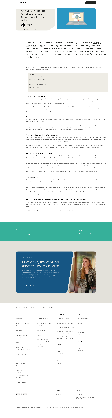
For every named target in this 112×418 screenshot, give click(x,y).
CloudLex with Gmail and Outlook (23, 349)
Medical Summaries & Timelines (44, 323)
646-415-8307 (59, 394)
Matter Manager (19, 320)
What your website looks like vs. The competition (41, 82)
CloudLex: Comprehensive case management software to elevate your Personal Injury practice (52, 89)
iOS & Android (19, 368)
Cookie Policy (71, 407)
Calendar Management (21, 325)
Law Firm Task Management (22, 372)
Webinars (80, 337)
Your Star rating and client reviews (37, 79)
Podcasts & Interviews (83, 318)
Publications (80, 323)
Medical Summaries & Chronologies (65, 331)
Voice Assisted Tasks (41, 330)
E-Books (79, 334)
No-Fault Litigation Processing (64, 333)
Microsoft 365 (19, 330)
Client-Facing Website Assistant (44, 328)
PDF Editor (18, 377)
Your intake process (34, 87)
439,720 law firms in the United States (83, 48)
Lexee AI (36, 2)
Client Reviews (40, 346)
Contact (59, 358)
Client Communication (21, 328)
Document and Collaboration (22, 323)
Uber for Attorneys (20, 380)
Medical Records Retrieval (63, 318)
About (58, 348)
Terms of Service (54, 407)
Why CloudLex (40, 335)
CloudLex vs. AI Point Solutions (43, 341)
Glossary (59, 360)
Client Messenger (20, 344)
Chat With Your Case (41, 325)
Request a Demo (90, 3)
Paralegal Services (45, 2)
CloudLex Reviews (61, 353)
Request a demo (28, 285)
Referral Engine (19, 340)
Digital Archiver (19, 342)
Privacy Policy (48, 407)
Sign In (76, 2)
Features (18, 359)
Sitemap (59, 363)
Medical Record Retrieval (21, 332)
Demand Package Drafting (42, 320)
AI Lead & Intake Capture (42, 318)
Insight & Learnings (82, 320)
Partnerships (60, 356)
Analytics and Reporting (21, 337)
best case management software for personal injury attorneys (65, 204)
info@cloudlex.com (60, 396)
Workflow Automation (21, 365)
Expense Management (21, 382)
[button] (71, 2)
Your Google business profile (36, 76)
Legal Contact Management (22, 375)
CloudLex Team (30, 25)
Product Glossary (81, 350)
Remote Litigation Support (63, 336)
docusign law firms (94, 168)
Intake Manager (19, 318)
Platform (30, 2)
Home (17, 307)
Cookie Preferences (79, 407)
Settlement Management (21, 335)
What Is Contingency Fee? (85, 233)
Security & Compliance (21, 354)
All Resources (81, 332)
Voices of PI (53, 2)
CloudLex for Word (20, 347)
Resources (61, 2)
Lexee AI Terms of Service (64, 407)
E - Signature (19, 370)
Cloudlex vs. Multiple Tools (42, 339)
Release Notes (81, 345)
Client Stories (39, 344)
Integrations (18, 352)
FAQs (79, 348)
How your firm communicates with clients (39, 84)
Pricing (58, 351)
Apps (23, 368)
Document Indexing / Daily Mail (64, 320)
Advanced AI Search (20, 363)
